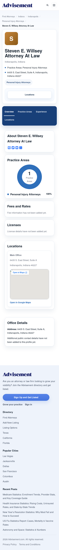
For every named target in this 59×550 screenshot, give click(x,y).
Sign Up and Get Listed (26, 397)
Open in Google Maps (20, 302)
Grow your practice (13, 404)
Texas (6, 432)
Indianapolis (33, 16)
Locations (29, 94)
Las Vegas (8, 456)
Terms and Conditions (29, 544)
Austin (6, 481)
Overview (9, 111)
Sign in (28, 404)
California (7, 437)
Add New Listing (11, 422)
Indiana (21, 16)
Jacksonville (9, 461)
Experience (41, 111)
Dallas (6, 466)
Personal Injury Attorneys (13, 21)
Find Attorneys (8, 16)
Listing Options (10, 427)
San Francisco (10, 471)
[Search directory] (47, 5)
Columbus (8, 476)
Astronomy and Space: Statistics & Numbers (24, 529)
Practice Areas (25, 111)
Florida (6, 443)
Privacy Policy (10, 544)
